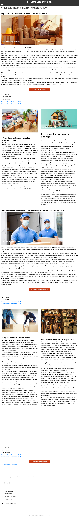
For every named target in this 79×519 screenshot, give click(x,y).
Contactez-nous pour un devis (39, 89)
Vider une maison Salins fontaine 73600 (11, 102)
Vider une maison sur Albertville (9, 464)
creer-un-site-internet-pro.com (39, 514)
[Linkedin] (7, 483)
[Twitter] (4, 483)
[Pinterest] (10, 483)
